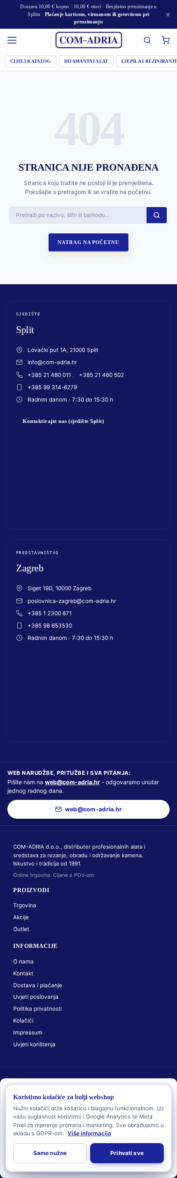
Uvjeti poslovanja (35, 996)
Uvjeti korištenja (34, 1044)
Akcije (21, 917)
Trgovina (24, 905)
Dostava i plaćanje (37, 985)
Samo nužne (50, 1153)
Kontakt (23, 973)
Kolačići (23, 1020)
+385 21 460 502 (101, 375)
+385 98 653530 (50, 625)
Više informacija (89, 1133)
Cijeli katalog (30, 61)
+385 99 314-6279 (52, 387)
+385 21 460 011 (49, 375)
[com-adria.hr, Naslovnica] (88, 40)
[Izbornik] (12, 40)
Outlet (21, 929)
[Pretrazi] (147, 40)
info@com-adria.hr (52, 362)
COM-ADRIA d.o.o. (72, 1081)
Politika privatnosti (37, 1008)
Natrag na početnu (88, 242)
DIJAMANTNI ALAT (86, 61)
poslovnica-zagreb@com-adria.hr (72, 601)
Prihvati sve (127, 1153)
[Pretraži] (157, 215)
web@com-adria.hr (72, 781)
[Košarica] (165, 40)
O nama (23, 961)
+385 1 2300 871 (50, 613)
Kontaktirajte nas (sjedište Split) (63, 421)
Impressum (27, 1032)
